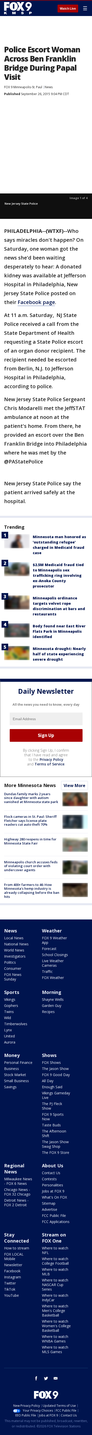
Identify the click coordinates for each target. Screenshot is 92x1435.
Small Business (16, 1080)
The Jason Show (55, 1068)
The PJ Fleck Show (52, 1106)
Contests (49, 1178)
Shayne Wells (53, 999)
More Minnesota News (30, 785)
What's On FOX (54, 1197)
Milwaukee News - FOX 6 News (18, 1181)
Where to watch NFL (55, 1250)
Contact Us (51, 1172)
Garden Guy (51, 1005)
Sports (11, 992)
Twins (9, 1011)
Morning (51, 992)
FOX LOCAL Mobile (14, 1256)
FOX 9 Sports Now (53, 1116)
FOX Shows (51, 1062)
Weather (52, 931)
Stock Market (15, 1074)
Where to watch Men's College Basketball (55, 1311)
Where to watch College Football (55, 1261)
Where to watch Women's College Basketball (56, 1326)
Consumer (12, 968)
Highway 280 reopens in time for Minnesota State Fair (30, 841)
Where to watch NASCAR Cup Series (55, 1285)
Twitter (10, 1283)
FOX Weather (53, 977)
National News (16, 944)
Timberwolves (15, 1023)
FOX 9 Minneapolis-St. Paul (23, 87)
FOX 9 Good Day (56, 1074)
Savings (10, 1086)
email (56, 1378)
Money (12, 1055)
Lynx (8, 1030)
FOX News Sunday (12, 976)
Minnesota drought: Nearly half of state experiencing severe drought (59, 654)
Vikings (9, 999)
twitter (46, 1378)
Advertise (49, 1209)
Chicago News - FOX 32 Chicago (17, 1192)
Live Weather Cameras (53, 963)
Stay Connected (16, 1238)
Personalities (52, 1185)
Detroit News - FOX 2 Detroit (16, 1202)
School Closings (55, 954)
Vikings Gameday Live (56, 1095)
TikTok (9, 1289)
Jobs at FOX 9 (53, 1191)
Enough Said (52, 1086)
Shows (49, 1055)
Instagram (12, 1277)
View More (74, 785)
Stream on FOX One (54, 1238)
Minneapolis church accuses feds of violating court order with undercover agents (30, 866)
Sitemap (48, 1203)
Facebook (12, 1270)
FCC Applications (56, 1221)
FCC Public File (54, 1215)
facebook (36, 1378)
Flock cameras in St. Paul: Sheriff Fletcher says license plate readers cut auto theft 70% (30, 820)
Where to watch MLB (55, 1271)
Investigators (15, 956)
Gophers (11, 1005)
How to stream (16, 1248)
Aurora (9, 1042)
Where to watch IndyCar (55, 1297)
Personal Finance (18, 1062)
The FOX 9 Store (55, 1152)
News (49, 87)
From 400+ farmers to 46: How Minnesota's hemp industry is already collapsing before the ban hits (31, 890)
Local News (14, 937)
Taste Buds (51, 1125)
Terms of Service (49, 764)
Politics (10, 962)
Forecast (49, 948)
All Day (47, 1080)
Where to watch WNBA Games (55, 1338)
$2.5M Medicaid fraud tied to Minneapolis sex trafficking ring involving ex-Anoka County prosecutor (58, 575)
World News (14, 950)
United (9, 1036)
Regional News (14, 1168)
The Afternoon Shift (54, 1133)
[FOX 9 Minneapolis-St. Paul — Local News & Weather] (19, 8)
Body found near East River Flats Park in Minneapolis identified (59, 631)
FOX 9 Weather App (54, 940)
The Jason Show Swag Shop (55, 1144)
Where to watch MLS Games (55, 1349)
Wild (7, 1017)
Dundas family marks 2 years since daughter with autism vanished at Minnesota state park (31, 798)
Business (11, 1068)
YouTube (11, 1295)
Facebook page (36, 302)
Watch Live (68, 8)
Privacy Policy (51, 759)
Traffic (47, 971)
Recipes (48, 1011)
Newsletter (13, 1264)
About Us (52, 1165)
